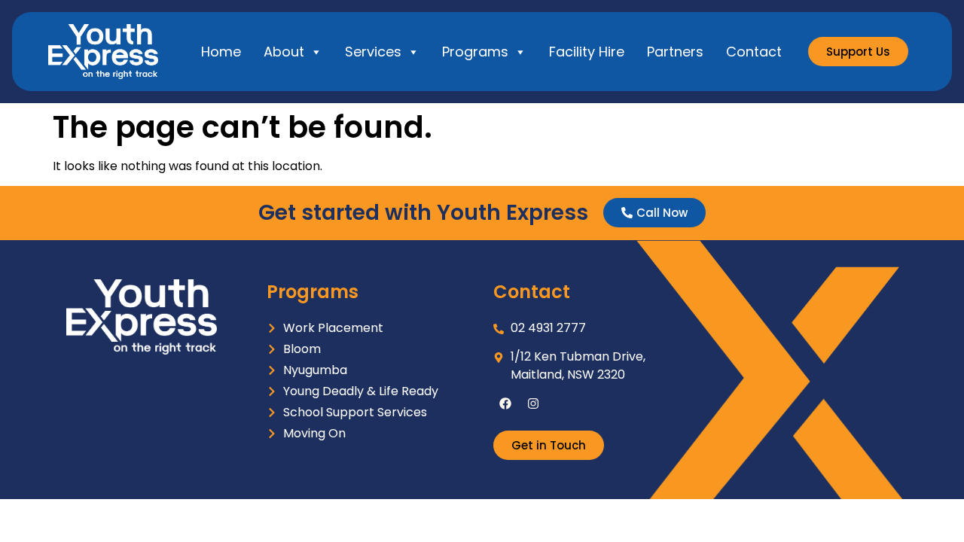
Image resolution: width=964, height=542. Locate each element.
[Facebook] (505, 403)
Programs (475, 51)
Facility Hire (586, 51)
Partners (675, 51)
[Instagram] (533, 403)
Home (221, 51)
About (284, 51)
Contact (754, 51)
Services (373, 51)
